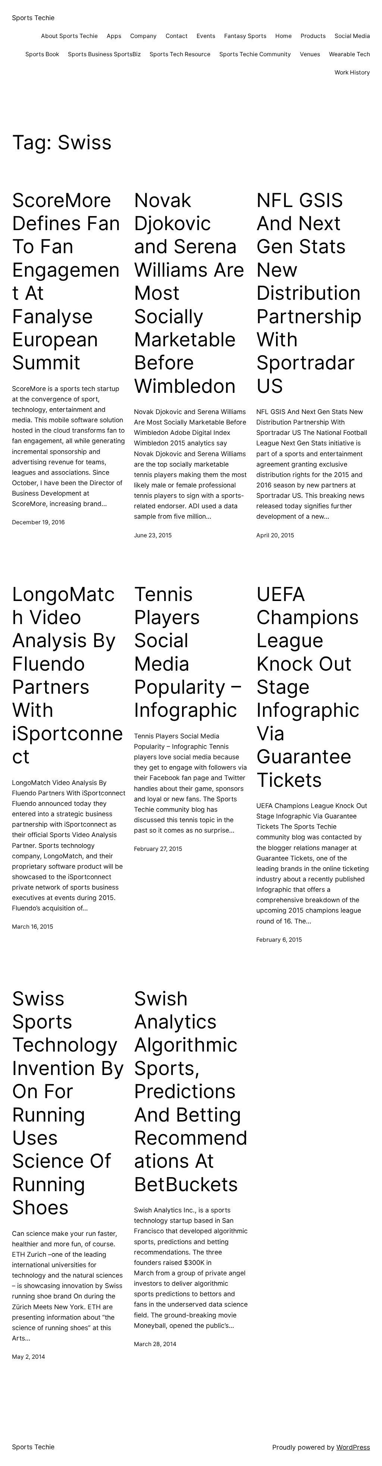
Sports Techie (33, 18)
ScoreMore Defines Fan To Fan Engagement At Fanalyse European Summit (66, 282)
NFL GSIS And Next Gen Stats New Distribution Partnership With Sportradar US (309, 293)
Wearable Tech (349, 54)
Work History (352, 72)
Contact (177, 35)
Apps (114, 35)
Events (206, 35)
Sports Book (42, 54)
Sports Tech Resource (180, 54)
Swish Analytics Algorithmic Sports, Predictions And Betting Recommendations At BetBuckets (191, 1091)
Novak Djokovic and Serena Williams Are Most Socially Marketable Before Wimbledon (189, 293)
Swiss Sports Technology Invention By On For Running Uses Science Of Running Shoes (68, 1103)
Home (283, 35)
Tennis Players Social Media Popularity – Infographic (187, 652)
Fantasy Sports (245, 35)
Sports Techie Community (255, 54)
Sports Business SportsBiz (104, 54)
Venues (310, 54)
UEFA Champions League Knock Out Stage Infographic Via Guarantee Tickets (308, 687)
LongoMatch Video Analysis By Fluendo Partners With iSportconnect (67, 676)
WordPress (353, 1447)
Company (143, 35)
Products (313, 35)
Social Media (352, 35)
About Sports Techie (69, 35)
